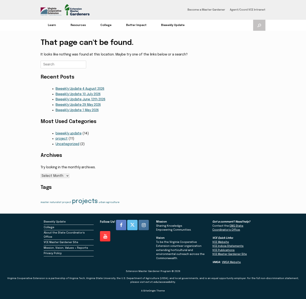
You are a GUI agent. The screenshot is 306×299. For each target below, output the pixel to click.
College (106, 25)
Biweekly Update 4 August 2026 (80, 89)
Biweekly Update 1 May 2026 (77, 110)
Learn (52, 25)
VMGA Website (231, 262)
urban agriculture (109, 202)
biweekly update (69, 133)
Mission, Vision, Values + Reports (66, 248)
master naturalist (51, 202)
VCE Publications (223, 250)
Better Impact (136, 25)
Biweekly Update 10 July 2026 (78, 94)
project (62, 138)
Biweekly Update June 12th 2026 (80, 99)
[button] (259, 25)
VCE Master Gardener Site (61, 242)
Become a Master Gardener (206, 10)
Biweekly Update (173, 25)
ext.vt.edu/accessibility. (160, 282)
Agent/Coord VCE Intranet (247, 10)
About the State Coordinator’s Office (64, 234)
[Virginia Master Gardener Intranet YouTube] (105, 236)
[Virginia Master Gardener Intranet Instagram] (143, 225)
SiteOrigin (149, 291)
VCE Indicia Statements (228, 246)
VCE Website (220, 242)
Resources (78, 25)
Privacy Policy (53, 253)
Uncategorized (67, 144)
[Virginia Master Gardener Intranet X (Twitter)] (132, 225)
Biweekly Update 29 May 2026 (78, 105)
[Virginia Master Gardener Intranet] (65, 10)
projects (85, 201)
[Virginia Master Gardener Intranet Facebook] (121, 225)
